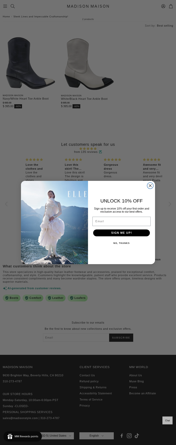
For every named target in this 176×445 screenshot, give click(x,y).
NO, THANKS (121, 243)
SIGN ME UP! (121, 232)
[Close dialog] (150, 186)
